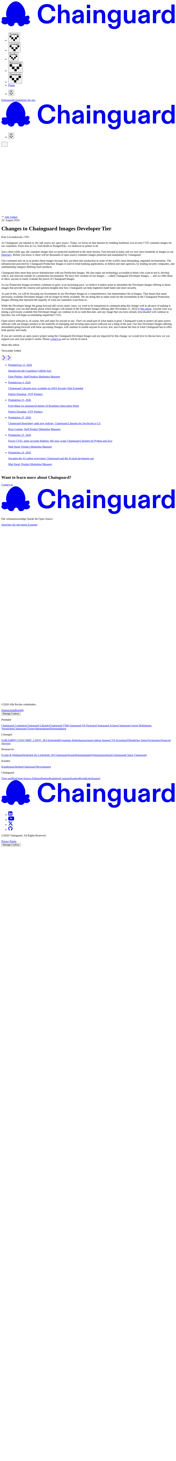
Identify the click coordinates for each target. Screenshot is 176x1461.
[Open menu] (4, 144)
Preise (11, 85)
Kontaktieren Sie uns (24, 100)
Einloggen (7, 100)
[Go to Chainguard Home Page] (88, 28)
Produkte (7, 146)
